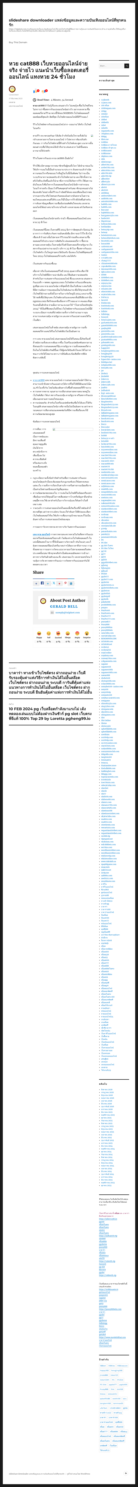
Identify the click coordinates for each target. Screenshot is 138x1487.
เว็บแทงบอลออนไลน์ (109, 1056)
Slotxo (104, 723)
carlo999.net (106, 246)
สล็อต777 (105, 963)
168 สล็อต (105, 105)
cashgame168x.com (109, 252)
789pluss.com (107, 134)
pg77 (103, 554)
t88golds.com (107, 754)
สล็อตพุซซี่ (105, 983)
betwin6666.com (108, 235)
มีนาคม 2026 (106, 1104)
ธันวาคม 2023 (106, 1180)
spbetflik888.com (108, 729)
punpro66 (103, 1295)
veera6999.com (108, 828)
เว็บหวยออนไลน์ (107, 1048)
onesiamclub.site (108, 526)
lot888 (104, 435)
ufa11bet (104, 788)
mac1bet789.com (108, 455)
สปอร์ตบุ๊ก (105, 943)
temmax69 (106, 760)
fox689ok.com (107, 306)
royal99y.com (107, 655)
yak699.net (106, 870)
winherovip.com (108, 856)
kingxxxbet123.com (109, 404)
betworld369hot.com (110, 238)
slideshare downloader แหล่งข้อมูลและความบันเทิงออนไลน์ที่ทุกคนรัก (36, 1474)
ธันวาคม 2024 (107, 1146)
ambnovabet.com (108, 196)
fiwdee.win (106, 303)
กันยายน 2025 (107, 1120)
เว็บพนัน (104, 1039)
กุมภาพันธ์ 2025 (107, 1140)
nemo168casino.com (110, 506)
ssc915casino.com (109, 743)
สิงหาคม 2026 (107, 1089)
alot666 (104, 190)
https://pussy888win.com (110, 1309)
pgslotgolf (105, 596)
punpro (104, 607)
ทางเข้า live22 (106, 901)
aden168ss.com (108, 170)
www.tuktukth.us (108, 861)
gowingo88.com (108, 345)
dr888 (103, 275)
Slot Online (106, 720)
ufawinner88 (106, 811)
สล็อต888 (105, 966)
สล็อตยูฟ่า (105, 985)
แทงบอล (104, 1062)
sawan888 (105, 675)
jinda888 (105, 376)
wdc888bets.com (108, 844)
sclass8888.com (108, 684)
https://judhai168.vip (108, 1236)
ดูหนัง (101, 1303)
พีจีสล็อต (104, 926)
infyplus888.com (108, 365)
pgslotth (104, 599)
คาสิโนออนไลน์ (107, 887)
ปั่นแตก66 (105, 918)
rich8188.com (107, 641)
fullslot (104, 311)
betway (104, 232)
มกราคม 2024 (107, 1177)
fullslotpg (105, 314)
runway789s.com (108, 658)
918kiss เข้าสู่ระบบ (108, 148)
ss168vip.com (107, 737)
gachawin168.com (109, 323)
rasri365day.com (108, 636)
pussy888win (107, 630)
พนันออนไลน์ (106, 923)
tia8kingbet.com (108, 771)
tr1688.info (106, 780)
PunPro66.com (107, 613)
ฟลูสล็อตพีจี (105, 932)
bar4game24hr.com (109, 215)
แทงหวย (12, 102)
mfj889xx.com (107, 486)
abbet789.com (107, 165)
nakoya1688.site (108, 503)
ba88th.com (106, 204)
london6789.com (108, 433)
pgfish (104, 560)
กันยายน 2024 (107, 1154)
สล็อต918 (105, 971)
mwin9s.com (107, 497)
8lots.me (105, 139)
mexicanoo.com (108, 481)
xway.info (105, 867)
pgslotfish (105, 593)
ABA (103, 159)
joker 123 (103, 1301)
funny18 (104, 317)
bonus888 (105, 244)
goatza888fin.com (109, 340)
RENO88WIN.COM (108, 639)
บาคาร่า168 (105, 909)
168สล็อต (105, 117)
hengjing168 (106, 354)
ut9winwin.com (108, 825)
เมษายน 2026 (106, 1101)
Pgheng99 (105, 568)
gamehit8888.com (109, 325)
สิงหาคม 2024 (106, 1157)
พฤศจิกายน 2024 (108, 1149)
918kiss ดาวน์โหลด (109, 145)
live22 (103, 424)
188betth (105, 122)
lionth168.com (107, 418)
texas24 (104, 763)
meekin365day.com (109, 475)
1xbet (103, 125)
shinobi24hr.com (108, 703)
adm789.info (106, 173)
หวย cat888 (39, 380)
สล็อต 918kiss (107, 949)
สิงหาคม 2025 (106, 1123)
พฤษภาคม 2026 (107, 1098)
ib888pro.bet (106, 362)
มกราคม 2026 (107, 1109)
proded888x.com (108, 605)
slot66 (102, 1230)
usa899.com (106, 819)
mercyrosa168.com (109, 478)
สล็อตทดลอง (104, 1255)
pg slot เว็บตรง (107, 545)
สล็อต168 (105, 952)
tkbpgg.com (106, 774)
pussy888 (103, 1247)
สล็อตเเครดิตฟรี (107, 1000)
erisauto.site (106, 289)
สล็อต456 (105, 954)
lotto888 (104, 441)
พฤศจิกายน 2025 (108, 1115)
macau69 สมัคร (107, 461)
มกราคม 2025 (107, 1143)
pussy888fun (106, 627)
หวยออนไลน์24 (107, 1017)
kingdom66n (107, 402)
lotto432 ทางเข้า (107, 438)
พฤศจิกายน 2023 (108, 1183)
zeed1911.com (107, 878)
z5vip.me (105, 873)
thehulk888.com (108, 768)
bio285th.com (107, 241)
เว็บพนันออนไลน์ (107, 1042)
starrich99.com (108, 746)
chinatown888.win (109, 263)
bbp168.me (106, 221)
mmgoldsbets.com (109, 492)
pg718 (103, 551)
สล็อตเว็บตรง (106, 994)
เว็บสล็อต (104, 1045)
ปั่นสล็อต (104, 915)
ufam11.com (106, 802)
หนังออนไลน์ (106, 1011)
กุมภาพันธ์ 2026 (107, 1106)
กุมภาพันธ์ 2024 (107, 1174)
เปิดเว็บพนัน (105, 1031)
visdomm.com (107, 842)
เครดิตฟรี (104, 1025)
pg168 (101, 1222)
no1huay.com (107, 517)
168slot (104, 114)
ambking (105, 193)
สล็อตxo (102, 1253)
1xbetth (104, 128)
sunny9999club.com (110, 751)
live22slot (105, 427)
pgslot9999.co (107, 585)
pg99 (103, 557)
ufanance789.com (109, 805)
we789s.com (106, 847)
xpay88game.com (108, 864)
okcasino (105, 520)
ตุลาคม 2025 (106, 1118)
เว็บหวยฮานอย (106, 1050)
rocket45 (105, 647)
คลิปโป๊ (101, 1258)
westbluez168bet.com (110, 850)
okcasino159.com (108, 523)
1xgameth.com (107, 131)
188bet (104, 119)
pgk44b (104, 571)
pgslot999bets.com (109, 588)
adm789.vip (106, 176)
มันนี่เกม (104, 938)
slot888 (102, 1239)
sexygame (105, 701)
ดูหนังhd (102, 1334)
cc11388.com (106, 258)
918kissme (106, 153)
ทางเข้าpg (105, 904)
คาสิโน (104, 884)
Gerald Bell (64, 606)
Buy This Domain (18, 42)
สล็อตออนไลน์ (106, 988)
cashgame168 (107, 249)
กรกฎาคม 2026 (107, 1092)
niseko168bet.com (109, 509)
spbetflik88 (105, 1399)
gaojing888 (106, 328)
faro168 (104, 300)
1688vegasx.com (108, 108)
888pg (104, 136)
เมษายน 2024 (106, 1168)
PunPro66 (105, 610)
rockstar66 (106, 650)
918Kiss (104, 142)
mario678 (105, 466)
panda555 (105, 534)
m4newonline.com (109, 450)
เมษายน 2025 (106, 1135)
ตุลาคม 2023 (106, 1185)
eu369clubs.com (108, 294)
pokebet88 (105, 602)
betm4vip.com (107, 229)
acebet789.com (107, 167)
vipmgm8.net (107, 839)
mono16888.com (108, 495)
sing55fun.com (107, 706)
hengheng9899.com (110, 351)
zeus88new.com (108, 881)
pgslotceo (105, 591)
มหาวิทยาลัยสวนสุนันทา (110, 935)
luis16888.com (107, 447)
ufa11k (104, 791)
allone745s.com (108, 184)
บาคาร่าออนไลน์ (107, 912)
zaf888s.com (106, 875)
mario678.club (107, 469)
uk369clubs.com (108, 816)
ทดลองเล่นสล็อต (107, 898)
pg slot (102, 1267)
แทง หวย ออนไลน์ (41, 534)
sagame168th (107, 670)
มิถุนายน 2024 (107, 1163)
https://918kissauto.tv (108, 1289)
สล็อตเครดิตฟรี (107, 991)
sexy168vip (106, 692)
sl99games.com (108, 715)
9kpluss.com (106, 156)
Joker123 (105, 379)
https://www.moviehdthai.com (112, 1337)
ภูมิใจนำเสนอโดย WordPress (78, 1474)
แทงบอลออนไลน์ (107, 1064)
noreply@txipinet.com (68, 612)
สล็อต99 (104, 977)
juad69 (104, 387)
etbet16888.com (108, 292)
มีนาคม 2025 (106, 1137)
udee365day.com (108, 785)
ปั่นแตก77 (105, 921)
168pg (103, 111)
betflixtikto (106, 227)
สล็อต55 (104, 957)
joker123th (105, 382)
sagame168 (106, 667)
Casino (104, 255)
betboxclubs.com (108, 224)
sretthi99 (105, 734)
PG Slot (104, 543)
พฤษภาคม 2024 (107, 1166)
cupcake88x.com (108, 266)
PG (102, 540)
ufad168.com (106, 796)
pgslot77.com (107, 579)
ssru (125, 1399)
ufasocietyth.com (108, 808)
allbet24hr (105, 182)
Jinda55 (104, 373)
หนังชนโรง (103, 1329)
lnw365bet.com (108, 430)
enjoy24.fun (106, 283)
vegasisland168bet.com (111, 830)
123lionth (105, 100)
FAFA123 (105, 297)
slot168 (120, 1389)
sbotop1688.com (108, 681)
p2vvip (104, 529)
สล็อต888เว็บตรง (107, 969)
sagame (104, 664)
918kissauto (106, 151)
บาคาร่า (104, 906)
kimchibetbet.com (109, 399)
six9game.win (107, 709)
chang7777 (106, 261)
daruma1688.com (108, 269)
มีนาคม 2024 (106, 1171)
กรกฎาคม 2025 (107, 1126)
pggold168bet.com (109, 562)
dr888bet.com (107, 277)
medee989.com (108, 472)
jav (102, 371)
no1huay (104, 514)
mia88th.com (107, 489)
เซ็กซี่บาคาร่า (106, 1028)
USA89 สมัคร (115, 1408)
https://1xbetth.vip (107, 1261)
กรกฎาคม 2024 (107, 1160)
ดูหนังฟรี (102, 1332)
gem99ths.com (107, 331)
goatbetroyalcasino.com (111, 337)
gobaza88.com (107, 342)
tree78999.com (108, 782)
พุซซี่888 (104, 929)
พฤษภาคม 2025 (107, 1132)
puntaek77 (105, 622)
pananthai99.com (109, 531)
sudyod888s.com (108, 749)
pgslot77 (105, 576)
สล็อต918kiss (106, 974)
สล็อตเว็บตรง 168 (107, 997)
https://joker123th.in (108, 1219)
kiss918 (102, 1270)
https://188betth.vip (107, 1275)
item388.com (106, 368)
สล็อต (103, 946)
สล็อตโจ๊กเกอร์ (106, 1005)
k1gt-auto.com (107, 393)
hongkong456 (107, 356)
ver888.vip (105, 836)
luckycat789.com (108, 444)
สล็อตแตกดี (105, 1002)
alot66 (104, 187)
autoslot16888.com (109, 201)
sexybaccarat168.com (110, 698)
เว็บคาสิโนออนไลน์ (108, 1033)
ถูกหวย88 (105, 895)
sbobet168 (105, 678)
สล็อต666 (105, 960)
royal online (106, 653)
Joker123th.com (108, 385)
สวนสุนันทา (105, 1008)
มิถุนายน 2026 (107, 1095)
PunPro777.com (108, 619)
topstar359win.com (109, 777)
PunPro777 (106, 616)
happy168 (105, 348)
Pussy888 (105, 624)
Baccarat (105, 210)
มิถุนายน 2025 (107, 1129)
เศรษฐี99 (104, 1059)
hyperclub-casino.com (111, 359)
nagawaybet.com (108, 500)
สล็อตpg (104, 980)
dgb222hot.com (108, 272)
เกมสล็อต (104, 1022)
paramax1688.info (109, 537)
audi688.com (106, 198)
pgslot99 (105, 582)
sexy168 (104, 689)
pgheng (104, 565)
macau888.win (107, 464)
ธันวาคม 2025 (107, 1112)
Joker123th (104, 1380)
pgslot (101, 1272)
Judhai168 (105, 390)
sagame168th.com (109, 672)
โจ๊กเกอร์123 (106, 1070)
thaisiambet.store (108, 765)
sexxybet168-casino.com (112, 686)
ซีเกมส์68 (105, 890)
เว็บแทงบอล (105, 1053)
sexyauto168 (106, 695)
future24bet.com (108, 320)
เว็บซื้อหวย (105, 1036)
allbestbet (105, 179)
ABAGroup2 (106, 162)
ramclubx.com (107, 633)
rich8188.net (106, 644)
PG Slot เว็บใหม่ (107, 548)
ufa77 (103, 794)
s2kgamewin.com (108, 661)
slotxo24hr (106, 726)
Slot (103, 718)
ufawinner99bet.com (110, 813)
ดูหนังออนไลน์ (106, 892)
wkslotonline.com (109, 859)
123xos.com (106, 103)
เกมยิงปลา (105, 1019)
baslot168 (105, 218)
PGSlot (104, 574)
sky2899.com (107, 712)
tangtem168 (106, 757)
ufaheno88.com (108, 799)
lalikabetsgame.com (109, 413)
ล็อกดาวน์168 (106, 940)
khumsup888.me (108, 396)
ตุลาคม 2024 (106, 1152)
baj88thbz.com (107, 213)
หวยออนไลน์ (106, 1014)
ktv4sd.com (106, 410)
